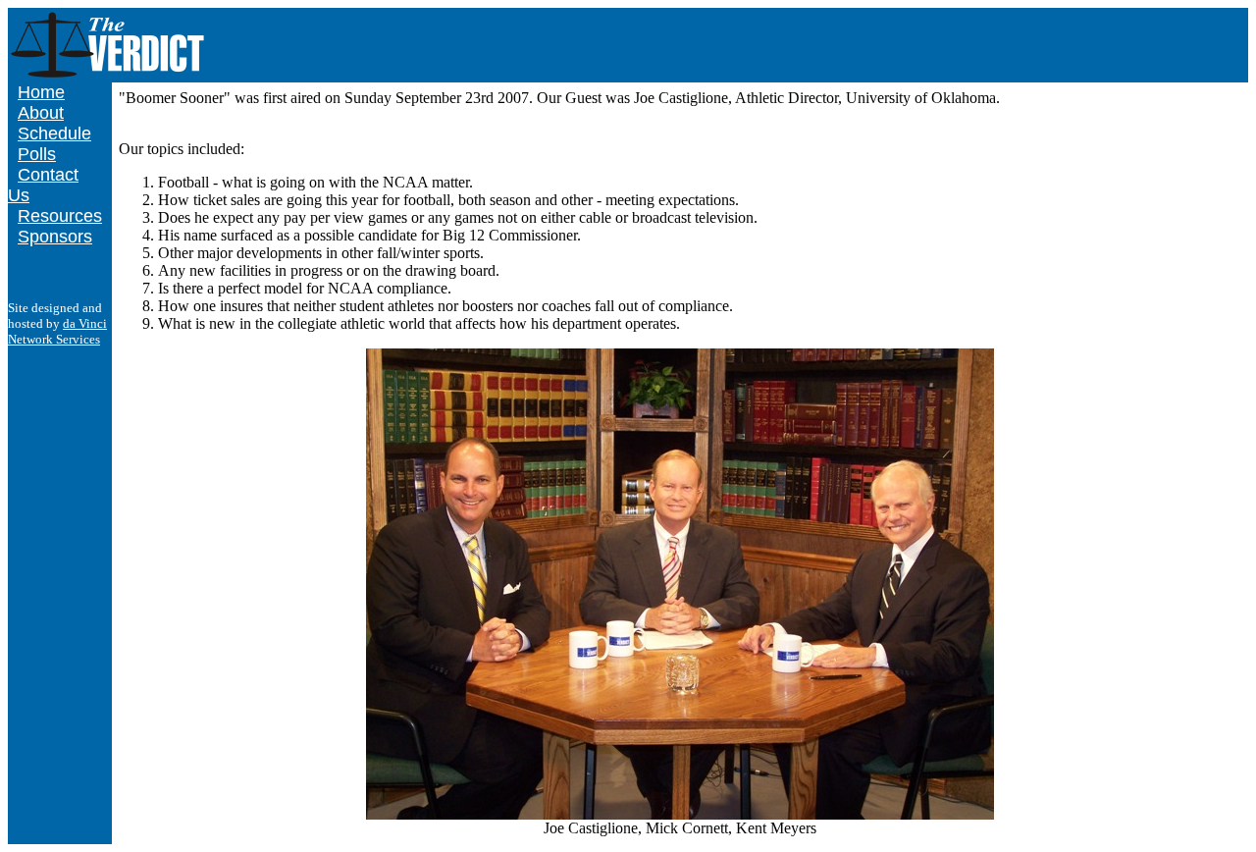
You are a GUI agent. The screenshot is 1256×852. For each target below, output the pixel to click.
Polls (37, 154)
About (41, 113)
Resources (60, 216)
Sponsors (55, 236)
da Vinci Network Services (57, 331)
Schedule (54, 133)
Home (41, 92)
